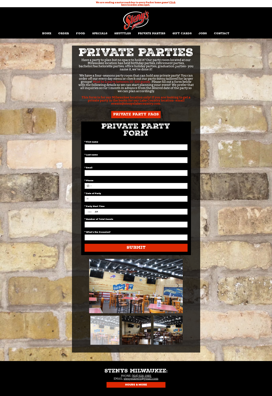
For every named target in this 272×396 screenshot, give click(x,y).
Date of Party (93, 193)
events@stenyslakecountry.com (135, 103)
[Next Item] (177, 286)
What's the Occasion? (97, 232)
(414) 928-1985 (141, 375)
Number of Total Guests (99, 219)
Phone (89, 180)
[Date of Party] (87, 199)
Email (88, 167)
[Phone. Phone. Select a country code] (89, 186)
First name (91, 142)
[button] (81, 34)
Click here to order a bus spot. (148, 3)
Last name (91, 155)
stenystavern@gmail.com (141, 378)
